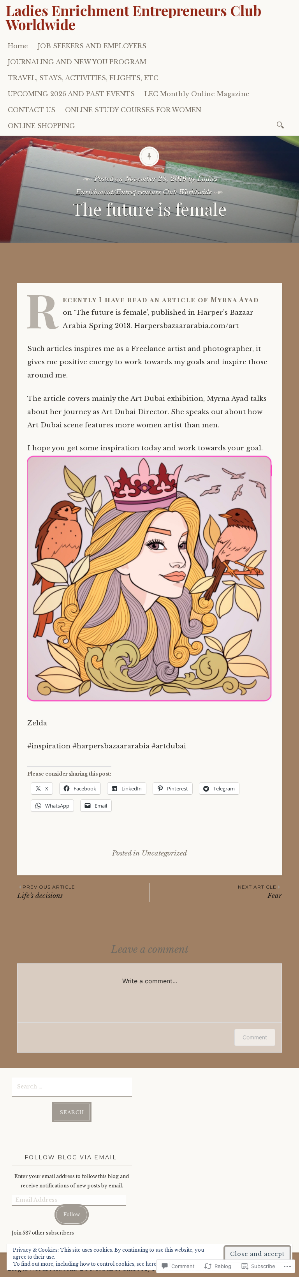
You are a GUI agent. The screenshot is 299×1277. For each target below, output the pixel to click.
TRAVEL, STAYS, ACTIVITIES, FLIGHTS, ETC (83, 78)
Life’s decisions (46, 892)
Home (18, 46)
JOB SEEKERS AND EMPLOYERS (92, 46)
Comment (255, 1037)
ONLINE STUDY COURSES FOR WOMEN (133, 110)
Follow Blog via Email (71, 1157)
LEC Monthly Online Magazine (197, 94)
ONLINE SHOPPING (41, 126)
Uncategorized (164, 853)
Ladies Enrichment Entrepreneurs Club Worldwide (133, 17)
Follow (71, 1214)
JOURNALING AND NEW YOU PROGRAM (77, 62)
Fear (260, 892)
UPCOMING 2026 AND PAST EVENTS (71, 94)
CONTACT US (31, 110)
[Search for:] (282, 124)
